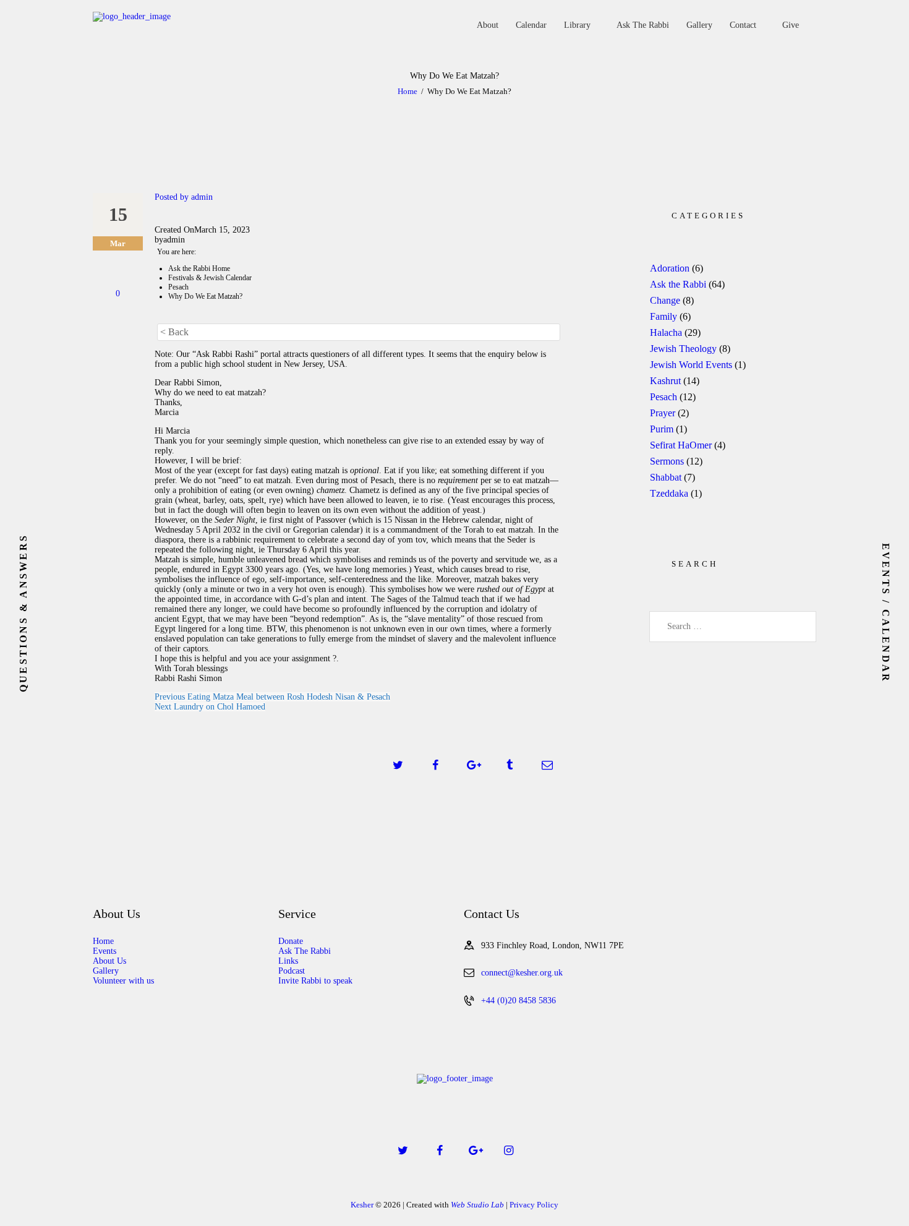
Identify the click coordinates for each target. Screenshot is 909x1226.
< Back (174, 332)
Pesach (663, 397)
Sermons (667, 461)
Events (104, 951)
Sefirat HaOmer (681, 445)
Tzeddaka (669, 493)
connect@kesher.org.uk (522, 972)
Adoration (669, 268)
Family (663, 316)
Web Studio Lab (477, 1204)
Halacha (666, 332)
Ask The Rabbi (304, 951)
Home (407, 91)
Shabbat (665, 477)
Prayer (662, 413)
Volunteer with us (123, 980)
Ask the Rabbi (678, 284)
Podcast (291, 970)
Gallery (106, 970)
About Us (109, 961)
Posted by (184, 197)
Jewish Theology (683, 348)
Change (665, 300)
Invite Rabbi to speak (315, 980)
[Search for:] (732, 626)
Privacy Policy (534, 1204)
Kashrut (665, 380)
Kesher (362, 1204)
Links (288, 961)
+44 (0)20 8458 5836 (518, 1000)
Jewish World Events (691, 364)
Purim (661, 429)
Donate (290, 941)
